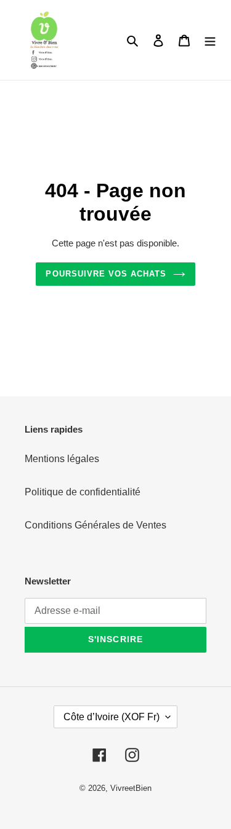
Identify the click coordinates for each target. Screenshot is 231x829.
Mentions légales (62, 459)
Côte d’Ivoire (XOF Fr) (111, 717)
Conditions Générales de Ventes (95, 525)
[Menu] (210, 39)
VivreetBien (131, 788)
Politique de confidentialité (82, 492)
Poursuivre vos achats (106, 273)
